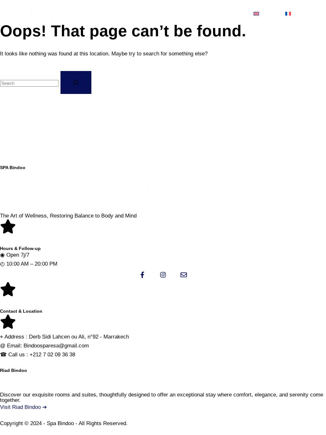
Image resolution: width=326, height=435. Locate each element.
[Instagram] (163, 274)
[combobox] (29, 83)
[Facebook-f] (142, 274)
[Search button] (75, 82)
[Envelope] (183, 274)
